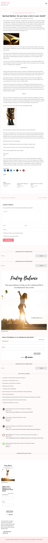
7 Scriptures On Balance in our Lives (10, 402)
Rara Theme (22, 539)
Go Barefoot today (6, 183)
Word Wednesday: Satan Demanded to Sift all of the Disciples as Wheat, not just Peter (21, 397)
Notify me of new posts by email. (11, 236)
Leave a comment (29, 18)
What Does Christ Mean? (8, 386)
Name (3, 347)
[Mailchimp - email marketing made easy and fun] (27, 356)
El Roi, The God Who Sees (8, 394)
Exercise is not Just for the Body (8, 197)
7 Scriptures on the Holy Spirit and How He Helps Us (14, 377)
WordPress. (34, 539)
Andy (25, 18)
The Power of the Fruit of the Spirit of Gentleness (20, 408)
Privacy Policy (39, 539)
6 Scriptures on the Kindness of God (10, 380)
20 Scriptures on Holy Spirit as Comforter (11, 383)
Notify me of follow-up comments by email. (13, 233)
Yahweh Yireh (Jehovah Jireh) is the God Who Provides (14, 399)
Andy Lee (5, 2)
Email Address (5, 341)
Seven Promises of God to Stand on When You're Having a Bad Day (17, 391)
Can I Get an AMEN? (42, 197)
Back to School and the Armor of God (18, 417)
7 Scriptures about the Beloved (9, 388)
